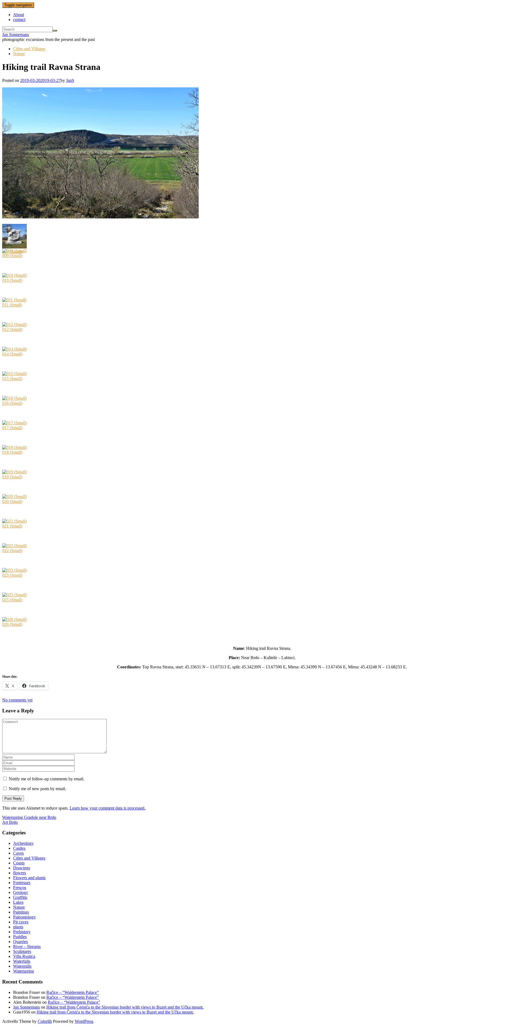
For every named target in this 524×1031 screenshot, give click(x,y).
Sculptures (22, 951)
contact (19, 19)
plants (18, 927)
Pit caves (20, 922)
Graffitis (20, 897)
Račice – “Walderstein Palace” (72, 992)
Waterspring (23, 971)
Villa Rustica (24, 956)
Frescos (19, 887)
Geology (20, 892)
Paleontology (24, 917)
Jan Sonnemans (15, 34)
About (18, 14)
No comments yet (17, 700)
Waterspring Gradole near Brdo (29, 817)
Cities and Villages (29, 48)
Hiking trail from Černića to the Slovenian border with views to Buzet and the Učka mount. (125, 1007)
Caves (18, 853)
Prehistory (22, 931)
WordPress (84, 1021)
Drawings (21, 868)
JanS (70, 80)
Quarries (20, 941)
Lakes (18, 902)
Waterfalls (21, 961)
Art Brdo (10, 822)
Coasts (19, 863)
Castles (19, 848)
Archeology (23, 843)
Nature (19, 53)
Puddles (20, 936)
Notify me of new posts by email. (37, 788)
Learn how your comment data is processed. (107, 808)
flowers (19, 872)
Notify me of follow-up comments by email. (46, 779)
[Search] (55, 30)
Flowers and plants (29, 877)
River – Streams (27, 946)
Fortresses (21, 882)
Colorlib (45, 1021)
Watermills (22, 966)
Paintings (21, 912)
